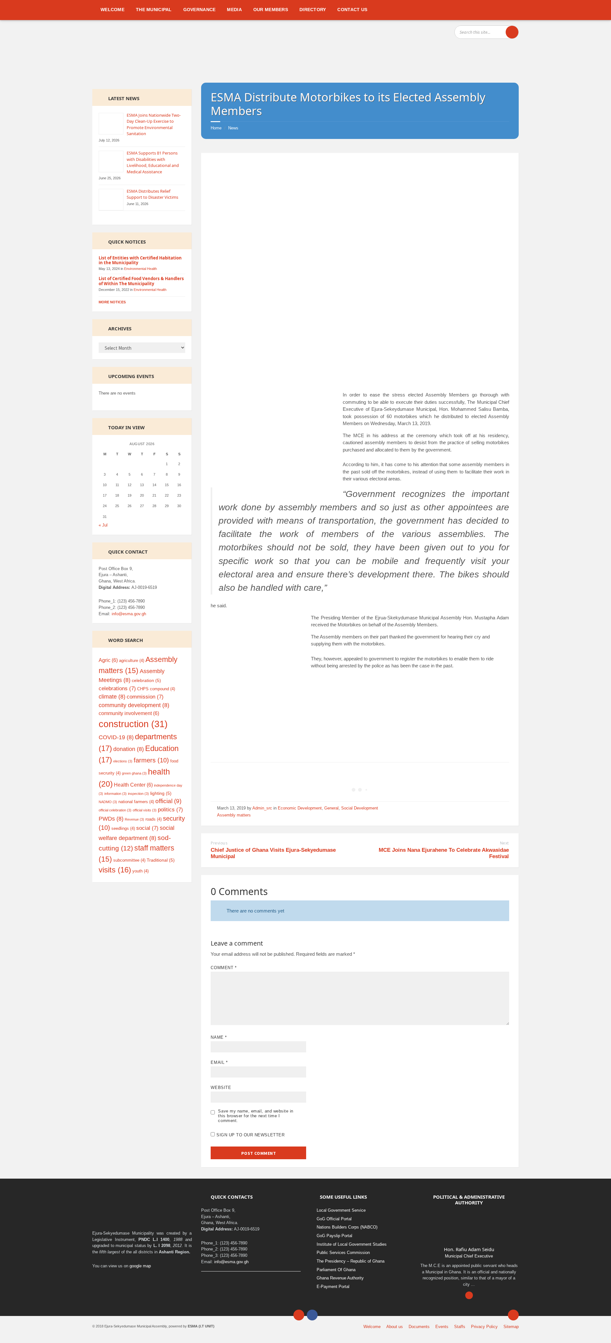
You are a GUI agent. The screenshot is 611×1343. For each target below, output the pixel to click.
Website (221, 1087)
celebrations (117, 688)
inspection (138, 793)
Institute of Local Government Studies (352, 1244)
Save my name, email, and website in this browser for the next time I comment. (255, 1116)
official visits (145, 810)
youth (140, 871)
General (331, 808)
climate (112, 696)
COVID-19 (116, 737)
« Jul (103, 525)
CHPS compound (156, 688)
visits (115, 870)
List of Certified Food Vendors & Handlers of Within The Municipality (141, 281)
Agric (108, 660)
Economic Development (300, 808)
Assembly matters (234, 815)
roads (153, 819)
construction (133, 724)
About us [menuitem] (394, 1326)
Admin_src (262, 808)
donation (128, 749)
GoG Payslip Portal (334, 1235)
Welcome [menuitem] (372, 1326)
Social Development (359, 808)
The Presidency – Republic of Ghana (350, 1261)
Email (219, 1062)
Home (216, 128)
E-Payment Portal (333, 1286)
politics (170, 810)
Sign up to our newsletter (249, 1135)
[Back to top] (513, 1315)
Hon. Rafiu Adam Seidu (469, 1249)
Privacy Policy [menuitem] (484, 1326)
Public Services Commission (343, 1252)
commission (145, 697)
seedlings (123, 828)
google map (140, 1266)
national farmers (136, 801)
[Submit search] (512, 32)
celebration (146, 680)
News (233, 128)
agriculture (131, 660)
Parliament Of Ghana (336, 1269)
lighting (161, 793)
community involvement (129, 713)
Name (219, 1037)
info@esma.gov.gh (129, 613)
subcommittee (129, 860)
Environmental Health (140, 269)
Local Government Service (341, 1210)
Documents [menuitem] (419, 1326)
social (147, 828)
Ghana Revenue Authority (340, 1278)
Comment (223, 967)
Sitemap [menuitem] (511, 1326)
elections (122, 761)
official (168, 801)
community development (134, 705)
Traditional (161, 860)
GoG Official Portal (334, 1218)
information (115, 793)
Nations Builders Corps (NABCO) (347, 1227)
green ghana (134, 773)
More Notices (112, 302)
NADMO (108, 802)
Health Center (133, 785)
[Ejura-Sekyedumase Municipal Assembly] (369, 46)
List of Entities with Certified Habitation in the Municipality (140, 260)
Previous (219, 843)
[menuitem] (112, 9)
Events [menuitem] (441, 1326)
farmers (151, 760)
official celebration (115, 810)
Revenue (134, 819)
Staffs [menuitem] (459, 1326)
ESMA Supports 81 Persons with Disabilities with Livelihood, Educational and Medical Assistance (153, 162)
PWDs (111, 819)
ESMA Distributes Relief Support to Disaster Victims (152, 194)
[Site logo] (110, 71)
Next (504, 843)
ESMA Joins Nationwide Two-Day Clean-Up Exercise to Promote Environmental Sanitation (154, 124)
